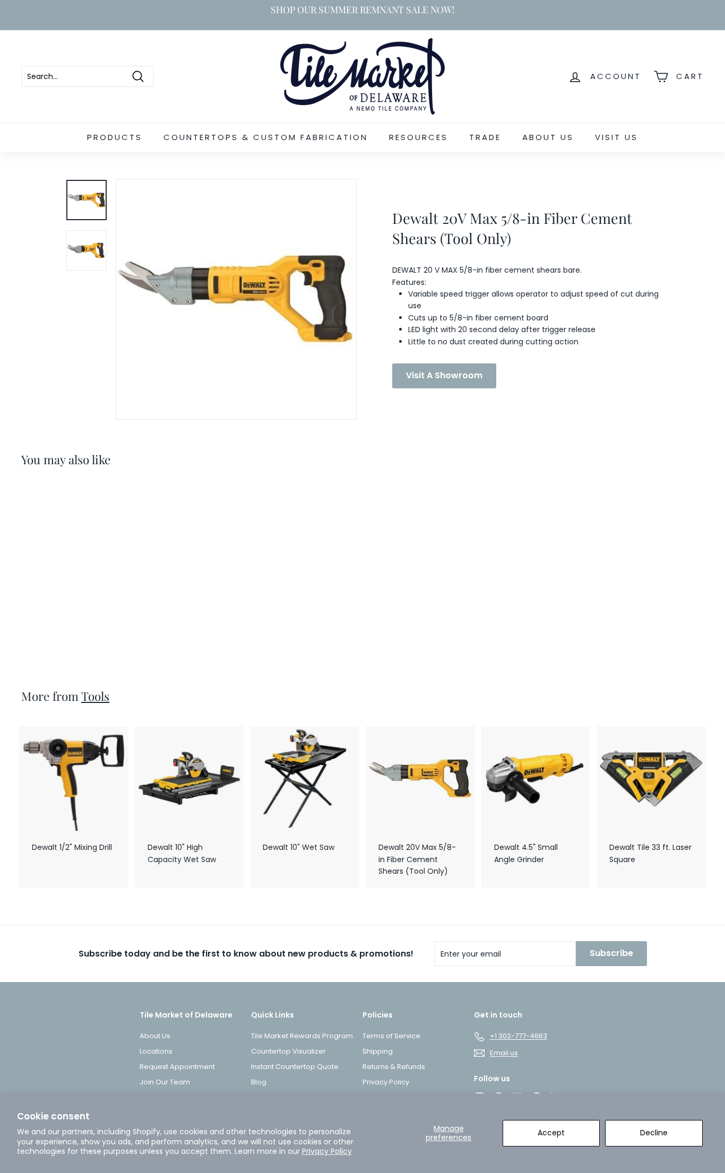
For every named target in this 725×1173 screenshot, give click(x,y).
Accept (551, 1132)
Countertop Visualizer (288, 1051)
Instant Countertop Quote (295, 1067)
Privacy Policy (327, 1151)
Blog (258, 1082)
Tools (95, 696)
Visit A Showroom (444, 375)
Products (114, 137)
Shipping (377, 1051)
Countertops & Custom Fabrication (265, 137)
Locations (156, 1051)
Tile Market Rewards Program (302, 1036)
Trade (485, 137)
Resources (418, 137)
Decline (654, 1132)
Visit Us (616, 137)
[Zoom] (236, 299)
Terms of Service (391, 1036)
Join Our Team (165, 1082)
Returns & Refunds (393, 1067)
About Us (548, 137)
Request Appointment (177, 1067)
